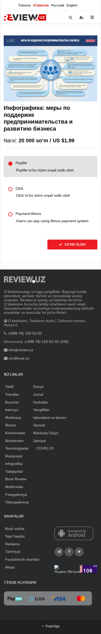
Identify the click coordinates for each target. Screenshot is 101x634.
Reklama (12, 544)
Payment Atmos (52, 217)
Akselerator (14, 441)
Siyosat (39, 425)
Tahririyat (12, 551)
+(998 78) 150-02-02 (25, 333)
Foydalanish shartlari (22, 559)
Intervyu (11, 410)
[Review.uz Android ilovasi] (73, 533)
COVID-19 (45, 448)
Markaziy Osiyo (45, 433)
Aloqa (10, 567)
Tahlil (9, 387)
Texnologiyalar (17, 448)
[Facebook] (69, 551)
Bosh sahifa (14, 529)
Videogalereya (17, 502)
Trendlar (12, 394)
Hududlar (40, 402)
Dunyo (38, 387)
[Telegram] (58, 551)
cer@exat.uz (19, 358)
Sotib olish (75, 244)
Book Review (15, 479)
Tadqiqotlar (14, 471)
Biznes (10, 425)
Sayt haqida (15, 536)
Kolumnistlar (15, 433)
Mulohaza (13, 417)
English (72, 5)
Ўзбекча (24, 5)
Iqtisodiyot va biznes (49, 417)
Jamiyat (39, 441)
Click (43, 192)
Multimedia (14, 487)
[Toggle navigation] (92, 17)
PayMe (45, 166)
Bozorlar (12, 402)
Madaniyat (13, 456)
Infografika (14, 464)
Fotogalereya (16, 494)
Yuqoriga (52, 626)
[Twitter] (79, 551)
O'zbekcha (41, 5)
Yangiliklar (41, 410)
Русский (57, 5)
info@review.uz (21, 350)
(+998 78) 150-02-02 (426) (47, 342)
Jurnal (38, 394)
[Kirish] (81, 17)
